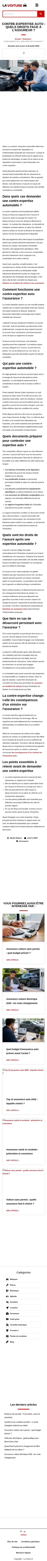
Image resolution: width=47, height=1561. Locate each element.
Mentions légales (23, 1553)
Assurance (27, 39)
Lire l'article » (12, 960)
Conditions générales (30, 1542)
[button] (36, 5)
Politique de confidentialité (23, 1547)
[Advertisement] (23, 118)
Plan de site (12, 1542)
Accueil (18, 39)
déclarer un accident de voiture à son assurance (23, 283)
